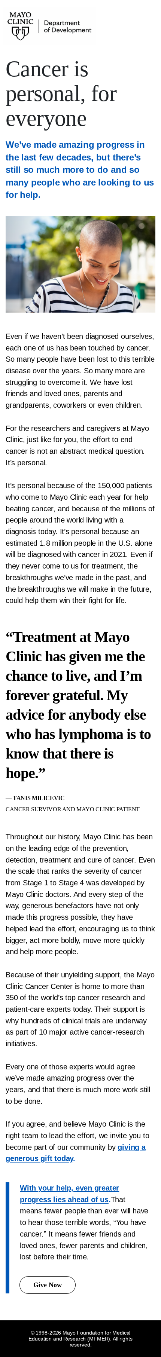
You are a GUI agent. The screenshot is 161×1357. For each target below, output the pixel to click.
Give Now (47, 1285)
